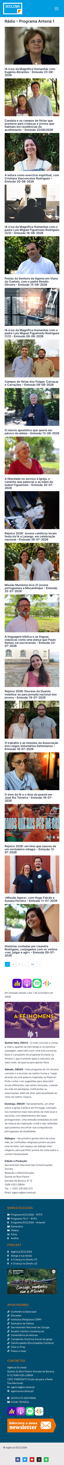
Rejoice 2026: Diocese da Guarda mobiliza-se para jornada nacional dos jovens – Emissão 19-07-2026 (31, 694)
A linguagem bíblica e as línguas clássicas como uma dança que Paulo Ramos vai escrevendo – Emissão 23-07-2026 (30, 641)
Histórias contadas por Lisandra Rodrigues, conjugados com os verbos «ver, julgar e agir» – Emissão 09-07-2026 (31, 950)
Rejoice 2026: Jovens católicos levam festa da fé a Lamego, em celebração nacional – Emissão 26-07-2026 (31, 536)
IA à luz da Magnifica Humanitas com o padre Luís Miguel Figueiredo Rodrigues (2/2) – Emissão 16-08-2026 (32, 230)
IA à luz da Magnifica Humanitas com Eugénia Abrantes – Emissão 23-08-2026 (30, 72)
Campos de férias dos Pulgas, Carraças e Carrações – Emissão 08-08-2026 (31, 383)
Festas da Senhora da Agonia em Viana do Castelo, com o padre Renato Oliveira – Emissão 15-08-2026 (31, 281)
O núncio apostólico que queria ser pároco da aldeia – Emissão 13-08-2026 (32, 431)
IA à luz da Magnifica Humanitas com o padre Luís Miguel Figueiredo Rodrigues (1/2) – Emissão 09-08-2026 (32, 333)
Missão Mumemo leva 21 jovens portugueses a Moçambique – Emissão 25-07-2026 (31, 588)
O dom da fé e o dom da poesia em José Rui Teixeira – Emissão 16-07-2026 (29, 797)
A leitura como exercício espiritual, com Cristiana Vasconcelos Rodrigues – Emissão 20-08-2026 (32, 178)
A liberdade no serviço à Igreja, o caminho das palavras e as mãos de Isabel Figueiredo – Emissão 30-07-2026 (29, 483)
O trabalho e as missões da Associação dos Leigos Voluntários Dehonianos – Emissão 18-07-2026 (31, 746)
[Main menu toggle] (56, 8)
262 (32, 964)
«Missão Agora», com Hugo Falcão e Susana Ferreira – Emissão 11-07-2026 (31, 899)
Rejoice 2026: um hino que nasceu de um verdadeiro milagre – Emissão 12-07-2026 (30, 849)
